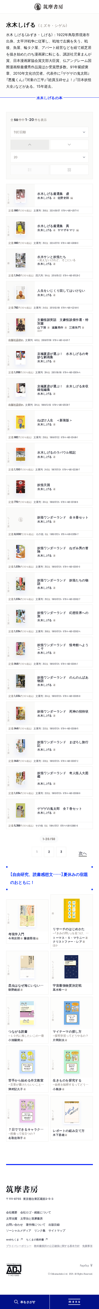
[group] (49, 145)
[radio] (29, 145)
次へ (83, 853)
